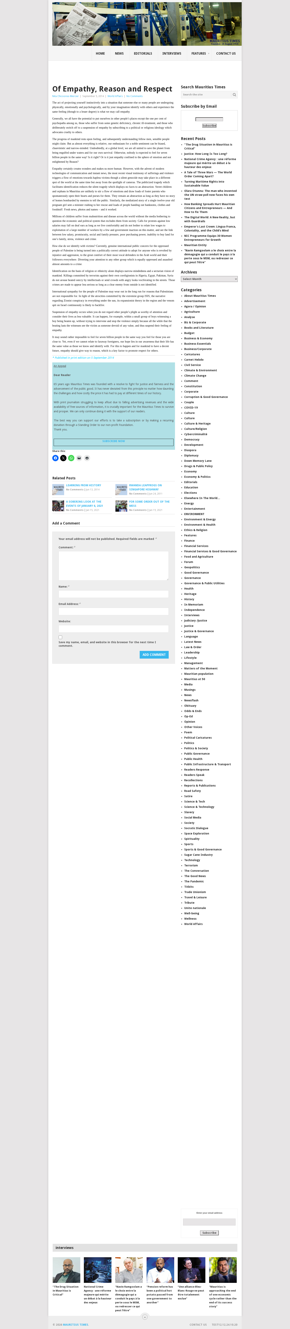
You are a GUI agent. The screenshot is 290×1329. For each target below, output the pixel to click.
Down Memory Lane (198, 460)
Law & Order (192, 647)
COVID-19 (191, 407)
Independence (194, 609)
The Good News (195, 876)
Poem (188, 732)
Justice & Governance (199, 631)
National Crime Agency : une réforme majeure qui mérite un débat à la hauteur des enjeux (210, 163)
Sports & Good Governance (203, 849)
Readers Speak (194, 774)
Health (189, 588)
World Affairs (115, 96)
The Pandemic (194, 881)
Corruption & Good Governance (206, 397)
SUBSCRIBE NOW (113, 441)
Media (188, 684)
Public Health (193, 759)
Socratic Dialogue (196, 828)
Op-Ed (188, 716)
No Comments (134, 96)
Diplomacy (191, 455)
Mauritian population (198, 673)
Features (199, 53)
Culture (189, 412)
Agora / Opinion (195, 306)
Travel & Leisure (195, 897)
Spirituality (192, 838)
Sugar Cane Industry (198, 854)
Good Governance (196, 572)
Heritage (190, 593)
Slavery (189, 812)
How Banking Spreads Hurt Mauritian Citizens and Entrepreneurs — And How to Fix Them (209, 208)
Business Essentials (197, 343)
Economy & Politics (197, 476)
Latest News (192, 641)
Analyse (189, 317)
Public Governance (197, 753)
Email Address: (69, 604)
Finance (189, 540)
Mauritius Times (75, 1324)
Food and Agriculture (198, 556)
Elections (190, 492)
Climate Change (195, 375)
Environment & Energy (200, 519)
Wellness (190, 918)
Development (193, 444)
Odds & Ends (193, 711)
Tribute (189, 902)
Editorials (143, 53)
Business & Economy (198, 338)
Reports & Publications (200, 785)
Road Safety (192, 790)
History (189, 599)
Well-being (191, 913)
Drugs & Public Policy (198, 466)
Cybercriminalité (195, 434)
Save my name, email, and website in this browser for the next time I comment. (107, 644)
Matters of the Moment (201, 668)
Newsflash (191, 700)
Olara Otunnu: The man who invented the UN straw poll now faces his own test (210, 194)
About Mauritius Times (200, 295)
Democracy (192, 439)
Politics (189, 743)
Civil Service (192, 365)
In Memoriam (193, 604)
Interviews (171, 53)
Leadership (192, 652)
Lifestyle (190, 657)
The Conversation (196, 870)
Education (191, 487)
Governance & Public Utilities (204, 583)
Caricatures (192, 354)
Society (189, 822)
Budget (189, 333)
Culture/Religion (195, 428)
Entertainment (194, 508)
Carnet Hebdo (194, 359)
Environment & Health (199, 524)
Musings (190, 689)
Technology (192, 860)
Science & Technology (199, 806)
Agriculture (192, 311)
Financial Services (196, 546)
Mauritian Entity (195, 245)
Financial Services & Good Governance (210, 551)
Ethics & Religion (195, 530)
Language (191, 636)
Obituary (190, 705)
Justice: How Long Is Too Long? (205, 153)
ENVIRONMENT (194, 514)
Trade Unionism (195, 892)
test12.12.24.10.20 (224, 1324)
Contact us (226, 53)
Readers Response (196, 769)
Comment (191, 381)
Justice (189, 625)
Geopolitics (192, 567)
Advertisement (194, 301)
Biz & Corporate (195, 322)
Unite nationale (195, 908)
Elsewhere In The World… (202, 498)
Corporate (191, 391)
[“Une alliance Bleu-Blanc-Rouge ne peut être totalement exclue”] (191, 1270)
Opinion (189, 721)
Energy (189, 503)
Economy (190, 471)
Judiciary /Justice (195, 620)
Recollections (193, 780)
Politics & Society (196, 748)
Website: (65, 621)
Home (100, 53)
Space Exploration (196, 833)
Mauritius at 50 (194, 679)
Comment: (67, 547)
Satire (188, 796)
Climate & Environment (200, 370)
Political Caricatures (198, 737)
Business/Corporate (198, 349)
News (119, 53)
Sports (188, 844)
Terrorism (191, 865)
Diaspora (190, 450)
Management (193, 663)
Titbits (189, 886)
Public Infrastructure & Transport (207, 764)
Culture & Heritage (197, 423)
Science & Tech (194, 801)
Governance (192, 578)
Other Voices (193, 727)
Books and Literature (199, 327)
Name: (64, 586)
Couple (189, 402)
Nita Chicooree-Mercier (65, 96)
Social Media (192, 817)
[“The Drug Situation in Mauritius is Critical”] (66, 1270)
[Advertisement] (120, 70)
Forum (188, 562)
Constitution (193, 386)
